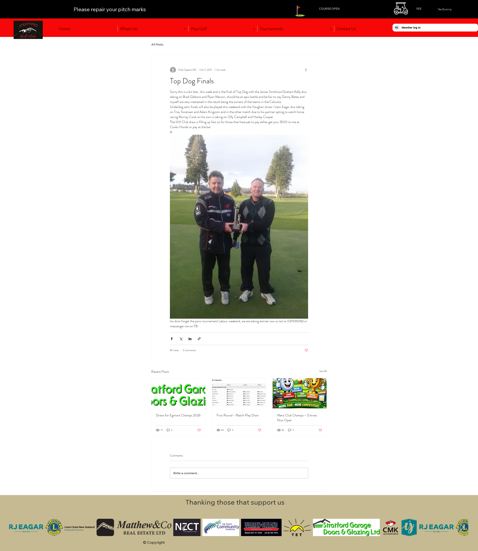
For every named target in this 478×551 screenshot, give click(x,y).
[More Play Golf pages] (254, 29)
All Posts (157, 44)
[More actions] (306, 70)
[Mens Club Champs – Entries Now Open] (300, 393)
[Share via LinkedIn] (190, 338)
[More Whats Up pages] (185, 29)
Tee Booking (444, 9)
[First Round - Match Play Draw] (239, 393)
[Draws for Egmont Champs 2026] (178, 393)
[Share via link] (199, 338)
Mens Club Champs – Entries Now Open (297, 418)
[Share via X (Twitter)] (181, 338)
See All (323, 371)
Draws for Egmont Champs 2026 (178, 415)
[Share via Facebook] (171, 338)
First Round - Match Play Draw (238, 415)
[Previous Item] (15, 527)
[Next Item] (462, 527)
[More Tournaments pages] (331, 29)
